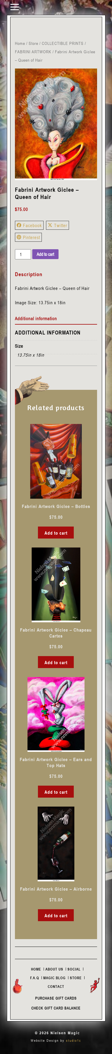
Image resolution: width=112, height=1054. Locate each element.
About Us (54, 969)
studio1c (73, 1040)
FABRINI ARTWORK (33, 51)
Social (74, 969)
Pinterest (31, 237)
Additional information (36, 318)
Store (33, 43)
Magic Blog (54, 977)
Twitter (60, 225)
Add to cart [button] (56, 533)
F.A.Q (34, 977)
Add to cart (45, 254)
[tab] (56, 319)
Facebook (32, 225)
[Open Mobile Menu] (14, 6)
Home (20, 43)
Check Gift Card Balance (56, 1008)
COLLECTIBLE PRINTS (63, 43)
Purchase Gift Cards (56, 998)
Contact (56, 986)
